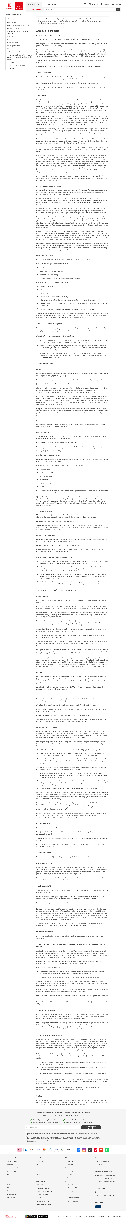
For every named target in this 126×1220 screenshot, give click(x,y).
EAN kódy (10, 36)
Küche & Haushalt (12, 1171)
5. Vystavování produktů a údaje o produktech (18, 32)
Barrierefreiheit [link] (117, 1216)
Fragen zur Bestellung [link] (43, 1188)
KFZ (8, 1191)
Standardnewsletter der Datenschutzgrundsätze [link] (37, 1133)
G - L (38, 1168)
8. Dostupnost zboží (13, 46)
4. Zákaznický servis (13, 28)
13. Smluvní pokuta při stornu (16, 65)
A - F (38, 1164)
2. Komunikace (11, 22)
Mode (9, 1181)
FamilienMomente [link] (72, 1187)
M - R (38, 1171)
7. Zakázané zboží (12, 43)
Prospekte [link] (70, 1164)
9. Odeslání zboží (12, 49)
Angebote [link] (70, 1161)
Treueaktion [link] (70, 1178)
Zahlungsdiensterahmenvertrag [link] (106, 1175)
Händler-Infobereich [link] (73, 1201)
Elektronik (10, 1164)
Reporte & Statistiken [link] (103, 1161)
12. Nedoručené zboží (14, 62)
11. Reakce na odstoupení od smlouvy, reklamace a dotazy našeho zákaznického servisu (20, 57)
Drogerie (9, 1184)
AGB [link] (85, 1216)
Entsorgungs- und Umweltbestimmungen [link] (99, 1216)
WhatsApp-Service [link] (72, 1191)
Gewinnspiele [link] (71, 1181)
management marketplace (87, 66)
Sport (8, 1187)
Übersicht (40, 1161)
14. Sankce (10, 68)
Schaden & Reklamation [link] (44, 1198)
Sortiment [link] (70, 1171)
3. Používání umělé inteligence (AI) (18, 25)
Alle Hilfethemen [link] (42, 1185)
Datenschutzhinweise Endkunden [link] (106, 1181)
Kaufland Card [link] (71, 1168)
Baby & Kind (10, 1174)
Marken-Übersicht (12, 1197)
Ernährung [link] (70, 1184)
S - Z (38, 1174)
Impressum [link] (61, 1216)
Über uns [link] (99, 1164)
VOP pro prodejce (42, 56)
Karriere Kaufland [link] (102, 1192)
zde (88, 857)
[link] (51, 4)
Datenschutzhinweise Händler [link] (105, 1178)
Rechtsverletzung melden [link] (44, 1204)
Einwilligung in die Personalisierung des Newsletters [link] (38, 1138)
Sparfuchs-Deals (12, 1161)
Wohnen (9, 1178)
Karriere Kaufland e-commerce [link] (106, 1195)
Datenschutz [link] (78, 1216)
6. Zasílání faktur (12, 39)
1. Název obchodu (12, 19)
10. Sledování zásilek (13, 52)
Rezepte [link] (69, 1174)
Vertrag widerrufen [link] (42, 1194)
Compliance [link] (69, 1216)
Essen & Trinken (12, 1194)
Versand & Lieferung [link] (43, 1201)
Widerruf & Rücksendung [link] (44, 1191)
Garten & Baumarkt (12, 1168)
